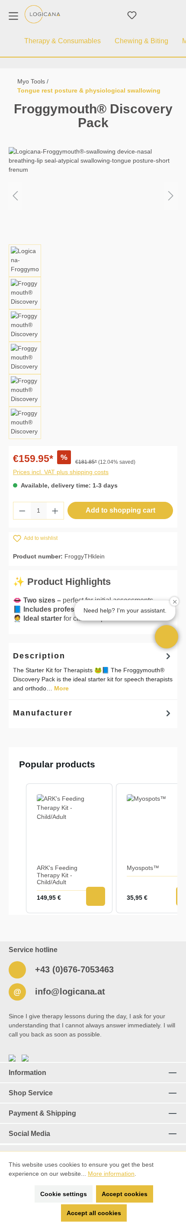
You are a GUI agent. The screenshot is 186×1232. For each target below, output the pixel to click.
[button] (166, 636)
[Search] (111, 15)
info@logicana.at (68, 991)
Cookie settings (63, 1193)
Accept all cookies (94, 1213)
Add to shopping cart (120, 510)
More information (111, 1173)
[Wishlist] (132, 15)
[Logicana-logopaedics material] (42, 14)
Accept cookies (125, 1193)
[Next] (170, 196)
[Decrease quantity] (22, 511)
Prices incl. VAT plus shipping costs (61, 471)
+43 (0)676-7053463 (73, 969)
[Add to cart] (95, 896)
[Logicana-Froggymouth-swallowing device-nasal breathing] (93, 195)
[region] (93, 293)
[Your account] (152, 15)
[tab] (93, 671)
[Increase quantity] (55, 511)
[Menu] (13, 15)
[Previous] (15, 196)
